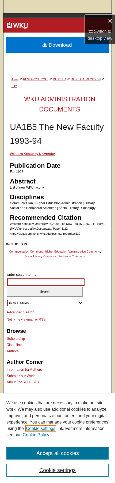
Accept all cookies (57, 453)
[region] (57, 438)
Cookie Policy (36, 435)
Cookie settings (40, 428)
